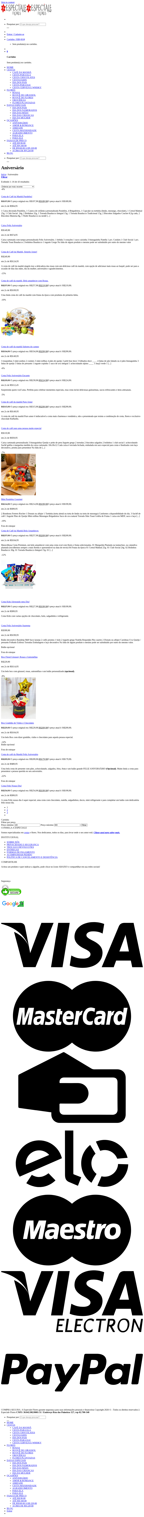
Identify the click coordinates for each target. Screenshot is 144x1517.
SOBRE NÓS (13, 842)
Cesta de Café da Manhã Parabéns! (16, 196)
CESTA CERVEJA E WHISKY (26, 87)
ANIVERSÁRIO (20, 123)
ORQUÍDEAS (19, 100)
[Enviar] (8, 27)
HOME (10, 67)
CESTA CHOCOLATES (23, 77)
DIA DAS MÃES (20, 113)
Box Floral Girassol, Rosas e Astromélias (19, 657)
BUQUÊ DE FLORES (22, 97)
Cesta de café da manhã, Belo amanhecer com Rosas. (24, 280)
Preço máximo (47, 825)
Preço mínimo (7, 825)
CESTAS (11, 70)
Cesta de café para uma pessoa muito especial (21, 428)
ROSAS (16, 92)
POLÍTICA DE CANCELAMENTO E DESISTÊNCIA (32, 857)
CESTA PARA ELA (21, 75)
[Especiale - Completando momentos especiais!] (26, 14)
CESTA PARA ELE (21, 85)
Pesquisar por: (13, 24)
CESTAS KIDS (19, 80)
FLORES (11, 90)
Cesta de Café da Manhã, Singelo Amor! (19, 252)
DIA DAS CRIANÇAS (23, 115)
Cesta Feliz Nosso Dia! (11, 786)
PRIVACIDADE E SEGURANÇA (23, 844)
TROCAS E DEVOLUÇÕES (20, 847)
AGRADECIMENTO (22, 133)
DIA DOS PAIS (19, 82)
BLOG (10, 153)
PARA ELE (17, 138)
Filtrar (84, 825)
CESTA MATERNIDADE (24, 130)
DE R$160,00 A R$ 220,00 (24, 148)
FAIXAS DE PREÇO (17, 140)
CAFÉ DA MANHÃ (21, 72)
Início (3, 174)
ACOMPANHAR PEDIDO (19, 854)
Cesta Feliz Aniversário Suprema (15, 625)
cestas (26, 832)
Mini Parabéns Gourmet (11, 499)
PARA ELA (17, 135)
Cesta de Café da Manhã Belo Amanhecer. (20, 531)
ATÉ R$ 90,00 (18, 143)
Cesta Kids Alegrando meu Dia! (15, 602)
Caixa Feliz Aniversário (11, 225)
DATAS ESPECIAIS (16, 105)
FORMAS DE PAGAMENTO (21, 852)
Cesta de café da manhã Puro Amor (16, 402)
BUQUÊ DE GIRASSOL (24, 95)
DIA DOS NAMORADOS (24, 110)
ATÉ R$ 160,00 (19, 145)
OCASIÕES (12, 120)
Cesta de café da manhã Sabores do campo (20, 346)
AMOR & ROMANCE (23, 125)
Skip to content (7, 2)
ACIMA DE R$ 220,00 (22, 150)
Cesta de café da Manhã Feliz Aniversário (19, 754)
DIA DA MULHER (21, 118)
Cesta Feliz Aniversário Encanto (15, 375)
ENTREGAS (13, 849)
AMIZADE (17, 128)
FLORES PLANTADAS (23, 102)
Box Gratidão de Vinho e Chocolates (17, 723)
